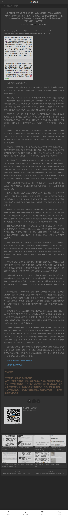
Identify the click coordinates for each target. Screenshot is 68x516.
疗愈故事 (9, 6)
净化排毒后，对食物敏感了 (25, 464)
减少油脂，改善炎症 (23, 447)
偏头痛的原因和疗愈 (14, 365)
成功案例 (15, 6)
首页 (4, 6)
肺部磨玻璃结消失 (55, 464)
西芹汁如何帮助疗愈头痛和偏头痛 (20, 360)
